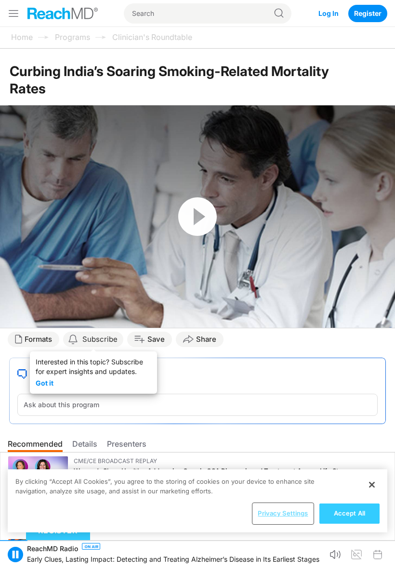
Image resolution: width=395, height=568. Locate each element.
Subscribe (100, 339)
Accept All (349, 513)
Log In (328, 13)
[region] (197, 500)
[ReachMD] (62, 13)
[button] (15, 554)
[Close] (371, 484)
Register (368, 13)
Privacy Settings (283, 513)
